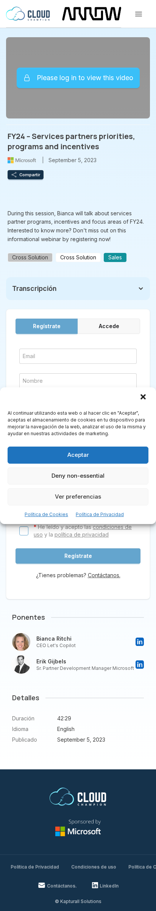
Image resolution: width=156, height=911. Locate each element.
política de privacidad (82, 534)
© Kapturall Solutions (78, 901)
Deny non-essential (78, 475)
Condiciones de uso (93, 867)
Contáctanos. (104, 575)
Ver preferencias (78, 496)
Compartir (29, 174)
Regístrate (47, 326)
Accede (109, 326)
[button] (143, 397)
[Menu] (138, 14)
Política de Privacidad (100, 514)
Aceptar (78, 454)
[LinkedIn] (140, 642)
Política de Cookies (46, 514)
